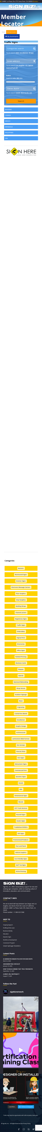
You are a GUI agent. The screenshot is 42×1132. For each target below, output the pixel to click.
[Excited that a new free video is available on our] (20, 1086)
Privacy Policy (26, 1123)
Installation (24, 53)
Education (6, 934)
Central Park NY (12, 68)
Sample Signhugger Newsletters (12, 946)
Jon (30, 93)
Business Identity (7, 931)
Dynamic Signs (7, 937)
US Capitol (29, 65)
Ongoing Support (8, 925)
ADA (17, 53)
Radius (8, 75)
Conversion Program (9, 943)
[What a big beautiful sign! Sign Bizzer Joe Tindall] (20, 1014)
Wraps (31, 53)
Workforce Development (10, 940)
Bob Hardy (25, 93)
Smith (18, 93)
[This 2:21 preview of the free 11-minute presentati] (20, 1050)
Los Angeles (20, 65)
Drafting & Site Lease (9, 928)
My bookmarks (12, 36)
